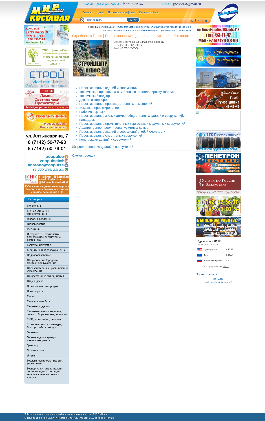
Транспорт (33, 345)
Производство (35, 291)
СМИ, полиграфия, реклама (44, 319)
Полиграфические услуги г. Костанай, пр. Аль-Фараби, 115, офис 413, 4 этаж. (70, 418)
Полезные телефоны (121, 12)
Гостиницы (33, 229)
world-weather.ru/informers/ (218, 282)
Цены (100, 12)
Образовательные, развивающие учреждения (48, 270)
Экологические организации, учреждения (45, 362)
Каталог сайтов (148, 12)
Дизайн (112, 26)
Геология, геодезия (39, 219)
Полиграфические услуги (42, 286)
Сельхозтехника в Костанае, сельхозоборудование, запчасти (47, 313)
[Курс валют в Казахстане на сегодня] (215, 268)
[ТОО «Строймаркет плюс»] (46, 87)
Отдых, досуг (35, 281)
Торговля (32, 332)
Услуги (31, 355)
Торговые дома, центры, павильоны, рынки (42, 339)
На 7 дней (218, 279)
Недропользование (39, 255)
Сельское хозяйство (39, 301)
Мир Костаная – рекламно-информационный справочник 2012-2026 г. (67, 414)
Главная (87, 12)
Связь (30, 296)
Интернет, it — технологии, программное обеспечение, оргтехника (44, 237)
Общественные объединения (45, 276)
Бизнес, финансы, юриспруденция (38, 212)
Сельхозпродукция (38, 306)
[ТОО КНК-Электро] (46, 193)
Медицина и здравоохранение (46, 250)
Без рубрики (34, 206)
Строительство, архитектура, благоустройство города (44, 326)
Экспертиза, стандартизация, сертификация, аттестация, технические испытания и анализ (45, 373)
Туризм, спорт (35, 350)
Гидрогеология (36, 224)
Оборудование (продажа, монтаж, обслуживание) (42, 262)
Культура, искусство (39, 245)
